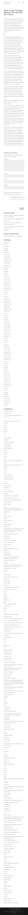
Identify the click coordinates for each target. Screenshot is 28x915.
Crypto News (7, 538)
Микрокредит (7, 869)
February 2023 (7, 323)
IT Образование (7, 637)
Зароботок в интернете (9, 848)
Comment (6, 159)
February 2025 (7, 279)
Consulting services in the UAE (11, 534)
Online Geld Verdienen (9, 729)
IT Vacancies (6, 635)
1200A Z (5, 425)
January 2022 (7, 350)
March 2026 (6, 252)
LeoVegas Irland (7, 656)
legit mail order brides (12, 128)
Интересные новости (8, 856)
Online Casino (7, 727)
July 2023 (6, 313)
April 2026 (6, 250)
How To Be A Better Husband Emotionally (13, 618)
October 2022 (7, 332)
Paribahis (6, 733)
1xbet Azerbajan (7, 446)
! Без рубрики (7, 413)
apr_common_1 (7, 489)
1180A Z (5, 423)
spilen (5, 776)
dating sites (6, 550)
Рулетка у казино (7, 890)
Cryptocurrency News (9, 542)
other (5, 731)
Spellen (5, 770)
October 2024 (7, 286)
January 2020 (7, 401)
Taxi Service (6, 784)
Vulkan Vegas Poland (8, 822)
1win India (6, 440)
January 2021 (7, 375)
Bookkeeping (7, 512)
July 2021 (6, 363)
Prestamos (6, 751)
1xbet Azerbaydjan (8, 448)
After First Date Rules (8, 479)
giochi (5, 608)
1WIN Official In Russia (9, 442)
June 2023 (6, 315)
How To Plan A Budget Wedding (11, 620)
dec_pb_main (7, 552)
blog (5, 506)
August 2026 (6, 242)
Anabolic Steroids (8, 485)
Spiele (5, 772)
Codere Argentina (8, 524)
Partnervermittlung (8, 735)
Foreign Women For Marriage (10, 577)
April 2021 (6, 369)
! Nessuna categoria (8, 411)
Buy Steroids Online (8, 520)
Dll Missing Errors (8, 555)
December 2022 (7, 328)
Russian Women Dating (9, 758)
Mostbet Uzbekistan (8, 694)
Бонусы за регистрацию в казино (11, 842)
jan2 (5, 639)
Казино (5, 859)
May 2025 (6, 273)
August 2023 (6, 311)
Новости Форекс (7, 877)
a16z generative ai (8, 475)
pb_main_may (7, 741)
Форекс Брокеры (7, 898)
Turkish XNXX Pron (8, 798)
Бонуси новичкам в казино (9, 840)
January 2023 (7, 325)
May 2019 (6, 405)
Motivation (6, 696)
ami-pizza (6, 483)
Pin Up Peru (6, 747)
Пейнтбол (6, 881)
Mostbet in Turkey (8, 674)
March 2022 (6, 346)
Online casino (7, 725)
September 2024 (7, 288)
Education (6, 562)
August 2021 (6, 361)
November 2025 (7, 261)
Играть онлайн (7, 852)
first (5, 572)
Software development (9, 764)
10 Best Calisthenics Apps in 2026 (11, 421)
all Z (5, 481)
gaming (5, 595)
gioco (5, 610)
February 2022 (7, 348)
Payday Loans (7, 737)
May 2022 (6, 342)
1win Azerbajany (7, 437)
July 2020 (6, 388)
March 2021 (6, 371)
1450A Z (5, 429)
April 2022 (6, 344)
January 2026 (7, 257)
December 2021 (7, 353)
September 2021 (7, 359)
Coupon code (7, 536)
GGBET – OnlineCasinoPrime (10, 604)
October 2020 (7, 382)
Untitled (5, 230)
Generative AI (7, 599)
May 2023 (6, 317)
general (5, 597)
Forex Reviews (7, 581)
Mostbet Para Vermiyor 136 (10, 678)
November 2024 (7, 284)
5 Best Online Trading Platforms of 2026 (13, 460)
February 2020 (7, 398)
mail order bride (7, 660)
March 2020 (6, 396)
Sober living (6, 762)
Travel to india (7, 794)
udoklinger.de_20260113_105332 (11, 802)
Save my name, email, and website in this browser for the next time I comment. (13, 193)
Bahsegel (6, 493)
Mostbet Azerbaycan (8, 672)
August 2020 (6, 386)
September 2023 (7, 309)
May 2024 (6, 294)
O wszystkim (6, 719)
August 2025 (6, 267)
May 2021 (6, 367)
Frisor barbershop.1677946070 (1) (11, 587)
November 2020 (7, 380)
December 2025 (7, 259)
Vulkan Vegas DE (7, 815)
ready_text (6, 755)
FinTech (5, 570)
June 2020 (6, 390)
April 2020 (6, 394)
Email (5, 179)
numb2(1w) (6, 717)
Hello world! (19, 236)
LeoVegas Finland (8, 652)
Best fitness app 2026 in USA (10, 498)
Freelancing (6, 585)
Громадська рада (7, 846)
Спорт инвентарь (7, 892)
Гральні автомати (8, 844)
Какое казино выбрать (9, 867)
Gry (4, 612)
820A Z (5, 472)
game (5, 591)
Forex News (6, 579)
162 (4, 433)
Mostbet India (7, 676)
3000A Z (5, 456)
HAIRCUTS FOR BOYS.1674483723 (11, 614)
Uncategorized (7, 804)
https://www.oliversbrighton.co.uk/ (12, 625)
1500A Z (5, 431)
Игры (5, 854)
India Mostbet (7, 631)
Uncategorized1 (7, 806)
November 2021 (7, 355)
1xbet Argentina (7, 444)
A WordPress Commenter (9, 236)
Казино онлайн (7, 865)
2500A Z (5, 454)
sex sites (6, 760)
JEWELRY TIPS (7, 645)
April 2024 (6, 296)
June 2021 (6, 365)
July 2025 (6, 269)
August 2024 (6, 290)
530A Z (5, 462)
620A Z (5, 468)
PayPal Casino (7, 739)
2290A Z (5, 452)
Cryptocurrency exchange (9, 540)
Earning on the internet (9, 560)
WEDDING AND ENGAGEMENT (10, 830)
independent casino (8, 629)
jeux (5, 643)
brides (5, 514)
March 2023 (6, 321)
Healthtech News (8, 616)
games (5, 593)
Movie (5, 698)
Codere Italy (6, 526)
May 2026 (6, 248)
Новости (5, 873)
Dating (5, 546)
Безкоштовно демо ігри (9, 834)
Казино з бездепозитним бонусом (11, 863)
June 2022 (6, 340)
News (5, 705)
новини (5, 871)
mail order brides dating (9, 662)
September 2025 (7, 265)
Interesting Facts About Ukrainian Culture (13, 633)
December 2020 (7, 378)
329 (4, 458)
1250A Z (5, 427)
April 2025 (6, 275)
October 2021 (7, 357)
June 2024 (6, 292)
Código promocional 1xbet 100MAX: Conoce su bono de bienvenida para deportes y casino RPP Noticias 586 (14, 530)
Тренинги (6, 894)
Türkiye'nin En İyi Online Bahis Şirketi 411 (13, 800)
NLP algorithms (7, 707)
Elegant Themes (13, 911)
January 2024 (7, 300)
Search (21, 208)
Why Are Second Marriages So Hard (12, 832)
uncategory (6, 808)
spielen (5, 774)
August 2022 (6, 336)
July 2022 (6, 338)
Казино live (6, 861)
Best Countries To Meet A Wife (11, 495)
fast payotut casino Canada (10, 568)
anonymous (6, 487)
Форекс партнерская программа (11, 902)
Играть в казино (7, 850)
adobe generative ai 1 (9, 477)
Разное (5, 888)
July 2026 (6, 244)
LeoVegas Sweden (8, 658)
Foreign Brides (7, 574)
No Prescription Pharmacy (10, 711)
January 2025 (7, 282)
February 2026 (7, 254)
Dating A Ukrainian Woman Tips (11, 548)
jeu (4, 641)
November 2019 (7, 403)
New (5, 700)
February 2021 (7, 373)
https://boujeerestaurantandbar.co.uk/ (12, 622)
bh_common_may (8, 502)
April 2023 (6, 319)
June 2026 (6, 246)
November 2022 (7, 330)
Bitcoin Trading (7, 504)
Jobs (5, 647)
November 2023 (7, 305)
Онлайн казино (7, 879)
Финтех (5, 896)
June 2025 (6, 271)
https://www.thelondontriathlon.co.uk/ (12, 627)
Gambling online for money (10, 589)
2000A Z (5, 450)
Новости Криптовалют (9, 875)
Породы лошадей (8, 886)
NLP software (7, 709)
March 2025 (6, 277)
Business (6, 518)
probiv (5, 753)
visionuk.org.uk (7, 810)
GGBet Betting (7, 606)
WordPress (14, 913)
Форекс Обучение (8, 900)
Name (5, 173)
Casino (5, 522)
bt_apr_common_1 (8, 516)
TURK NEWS (6, 796)
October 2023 (7, 307)
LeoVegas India (7, 654)
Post (5, 749)
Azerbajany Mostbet (8, 491)
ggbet (5, 602)
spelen (5, 768)
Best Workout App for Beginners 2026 (12, 500)
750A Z (5, 470)
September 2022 (7, 334)
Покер (5, 884)
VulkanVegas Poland (8, 828)
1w (4, 435)
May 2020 (6, 392)
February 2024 (7, 298)
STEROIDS (6, 782)
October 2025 (7, 263)
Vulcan (5, 812)
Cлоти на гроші (7, 544)
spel (5, 766)
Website (5, 185)
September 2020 (7, 384)
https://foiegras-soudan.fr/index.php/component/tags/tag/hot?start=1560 (14, 105)
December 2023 (7, 302)
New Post (6, 703)
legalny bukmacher (8, 650)
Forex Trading (7, 583)
